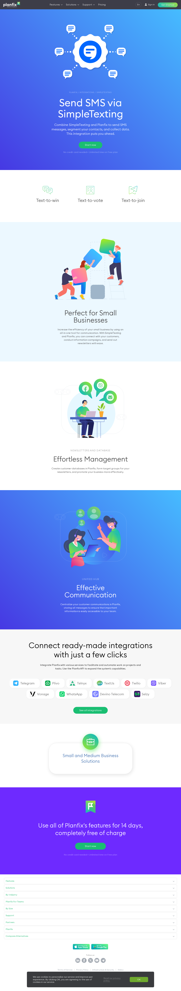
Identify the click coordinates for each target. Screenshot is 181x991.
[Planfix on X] (90, 960)
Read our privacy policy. (112, 979)
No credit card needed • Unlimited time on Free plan (90, 854)
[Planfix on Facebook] (84, 960)
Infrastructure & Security (103, 970)
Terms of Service (65, 970)
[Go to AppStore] (81, 947)
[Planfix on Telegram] (103, 960)
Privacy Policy (82, 970)
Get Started (167, 4)
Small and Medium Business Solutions (90, 758)
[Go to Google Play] (99, 947)
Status (120, 970)
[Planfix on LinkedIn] (77, 960)
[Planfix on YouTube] (97, 960)
